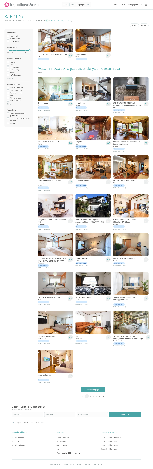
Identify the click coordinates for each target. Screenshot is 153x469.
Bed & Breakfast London (110, 445)
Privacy (78, 464)
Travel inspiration (18, 445)
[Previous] (41, 41)
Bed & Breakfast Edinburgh (111, 437)
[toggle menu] (146, 5)
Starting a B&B (61, 445)
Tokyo (62, 20)
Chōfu (66, 5)
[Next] (70, 41)
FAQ (57, 449)
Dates (73, 5)
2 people (81, 5)
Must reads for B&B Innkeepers (68, 453)
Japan (68, 20)
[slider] (8, 50)
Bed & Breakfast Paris (109, 449)
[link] (22, 4)
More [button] (9, 78)
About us (15, 441)
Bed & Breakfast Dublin (110, 441)
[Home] (13, 422)
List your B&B (61, 441)
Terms (87, 464)
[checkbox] (8, 36)
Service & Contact (18, 437)
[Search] (88, 4)
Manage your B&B (63, 437)
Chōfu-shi (54, 20)
